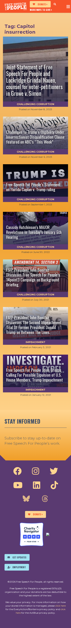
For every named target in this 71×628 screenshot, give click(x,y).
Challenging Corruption (35, 104)
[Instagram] (35, 471)
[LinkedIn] (36, 485)
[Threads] (45, 499)
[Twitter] (54, 471)
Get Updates (19, 557)
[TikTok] (54, 485)
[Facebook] (17, 471)
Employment (19, 567)
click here (60, 605)
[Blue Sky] (26, 499)
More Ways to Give (40, 9)
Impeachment (35, 342)
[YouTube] (18, 485)
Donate (42, 4)
